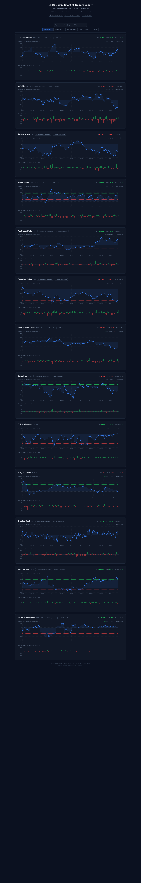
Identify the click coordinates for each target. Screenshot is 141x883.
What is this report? (57, 15)
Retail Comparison (62, 37)
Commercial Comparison (46, 37)
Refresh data (87, 15)
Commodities (59, 29)
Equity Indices (71, 29)
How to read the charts (73, 15)
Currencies (47, 29)
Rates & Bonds (84, 29)
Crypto (95, 29)
